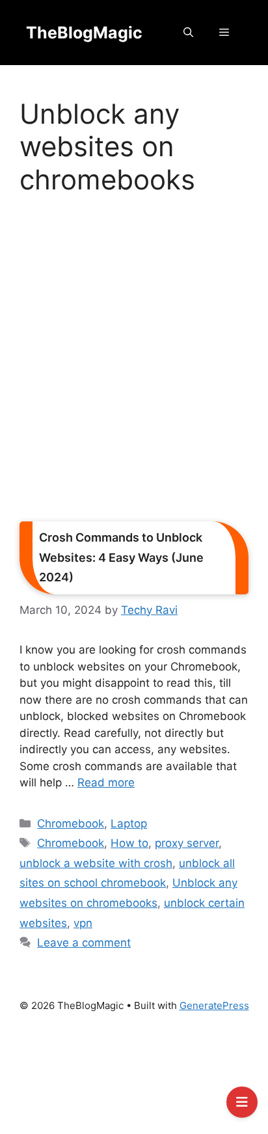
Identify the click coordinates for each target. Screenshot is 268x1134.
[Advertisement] (134, 362)
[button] (188, 32)
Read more (106, 782)
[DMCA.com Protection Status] (134, 1079)
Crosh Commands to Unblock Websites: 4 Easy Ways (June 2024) (121, 557)
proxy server (187, 843)
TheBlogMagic (84, 32)
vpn (83, 923)
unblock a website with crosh (96, 863)
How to (129, 843)
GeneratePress (214, 1005)
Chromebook (70, 823)
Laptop (129, 823)
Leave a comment (84, 942)
